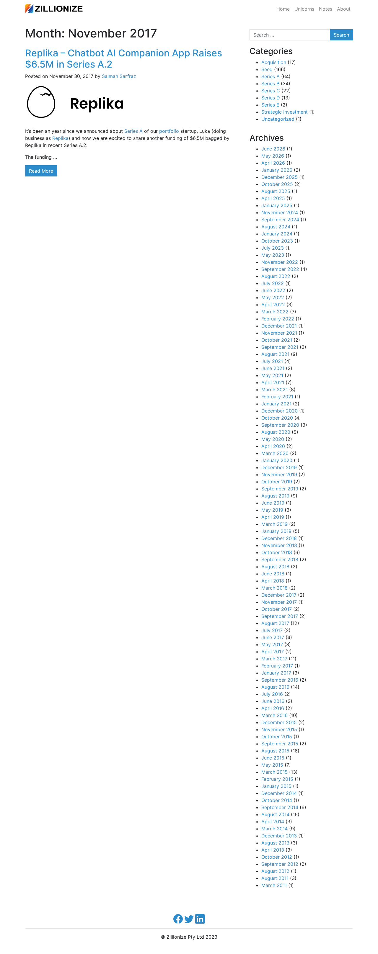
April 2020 (273, 446)
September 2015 (279, 744)
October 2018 (276, 552)
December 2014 (279, 793)
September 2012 (279, 864)
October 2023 (277, 241)
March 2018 (274, 588)
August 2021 (275, 354)
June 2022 (273, 290)
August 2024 (275, 227)
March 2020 (275, 453)
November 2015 (279, 729)
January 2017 (276, 673)
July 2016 (272, 694)
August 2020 (275, 432)
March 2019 (274, 524)
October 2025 (277, 184)
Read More (41, 171)
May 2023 (272, 255)
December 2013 (279, 836)
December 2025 (279, 177)
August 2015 (275, 751)
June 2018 (272, 574)
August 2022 (275, 276)
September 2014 (279, 807)
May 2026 (272, 156)
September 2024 (280, 219)
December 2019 (279, 467)
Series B (270, 83)
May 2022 (272, 297)
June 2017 (272, 637)
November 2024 (279, 212)
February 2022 (277, 319)
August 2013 (275, 843)
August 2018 (275, 567)
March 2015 (274, 772)
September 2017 (279, 616)
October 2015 (276, 736)
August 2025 (275, 191)
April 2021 (272, 382)
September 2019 (279, 489)
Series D (270, 98)
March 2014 (274, 829)
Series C (270, 91)
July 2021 (272, 361)
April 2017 (272, 651)
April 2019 (272, 517)
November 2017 (279, 602)
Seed (267, 69)
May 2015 (272, 765)
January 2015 (276, 786)
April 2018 (272, 581)
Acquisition (273, 62)
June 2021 (272, 368)
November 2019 (279, 474)
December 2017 (278, 595)
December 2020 (279, 411)
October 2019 (276, 482)
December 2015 (279, 722)
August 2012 (275, 871)
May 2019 (272, 510)
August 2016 (275, 687)
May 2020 (272, 439)
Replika (60, 138)
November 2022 (279, 262)
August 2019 (275, 496)
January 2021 (276, 404)
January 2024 (276, 234)
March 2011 (274, 885)
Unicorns (304, 9)
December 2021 (279, 326)
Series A (133, 131)
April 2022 (273, 304)
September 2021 (279, 347)
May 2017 (272, 644)
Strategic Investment (284, 112)
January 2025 (276, 205)
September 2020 (280, 425)
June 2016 (272, 701)
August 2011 (275, 878)
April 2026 (273, 163)
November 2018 (279, 545)
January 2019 (276, 531)
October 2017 (276, 609)
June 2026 (273, 149)
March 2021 (274, 389)
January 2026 (276, 170)
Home (283, 9)
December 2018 (279, 538)
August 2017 (275, 623)
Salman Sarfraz (119, 76)
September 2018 (279, 559)
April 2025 (273, 198)
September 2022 (280, 269)
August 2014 (275, 814)
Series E (270, 105)
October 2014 (276, 800)
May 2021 (272, 375)
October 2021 (276, 340)
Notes (325, 9)
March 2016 (274, 715)
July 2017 (272, 630)
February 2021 (277, 397)
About (344, 9)
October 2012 (276, 857)
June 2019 (272, 503)
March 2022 (275, 312)
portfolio (169, 131)
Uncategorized (277, 119)
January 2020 (276, 460)
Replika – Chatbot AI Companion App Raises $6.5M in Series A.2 (123, 58)
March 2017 (274, 659)
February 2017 (277, 666)
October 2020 (277, 418)
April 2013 (272, 850)
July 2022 (272, 283)
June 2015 (272, 758)
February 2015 (277, 779)
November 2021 (279, 333)
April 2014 (272, 821)
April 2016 (272, 708)
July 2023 (272, 248)
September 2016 (279, 680)
